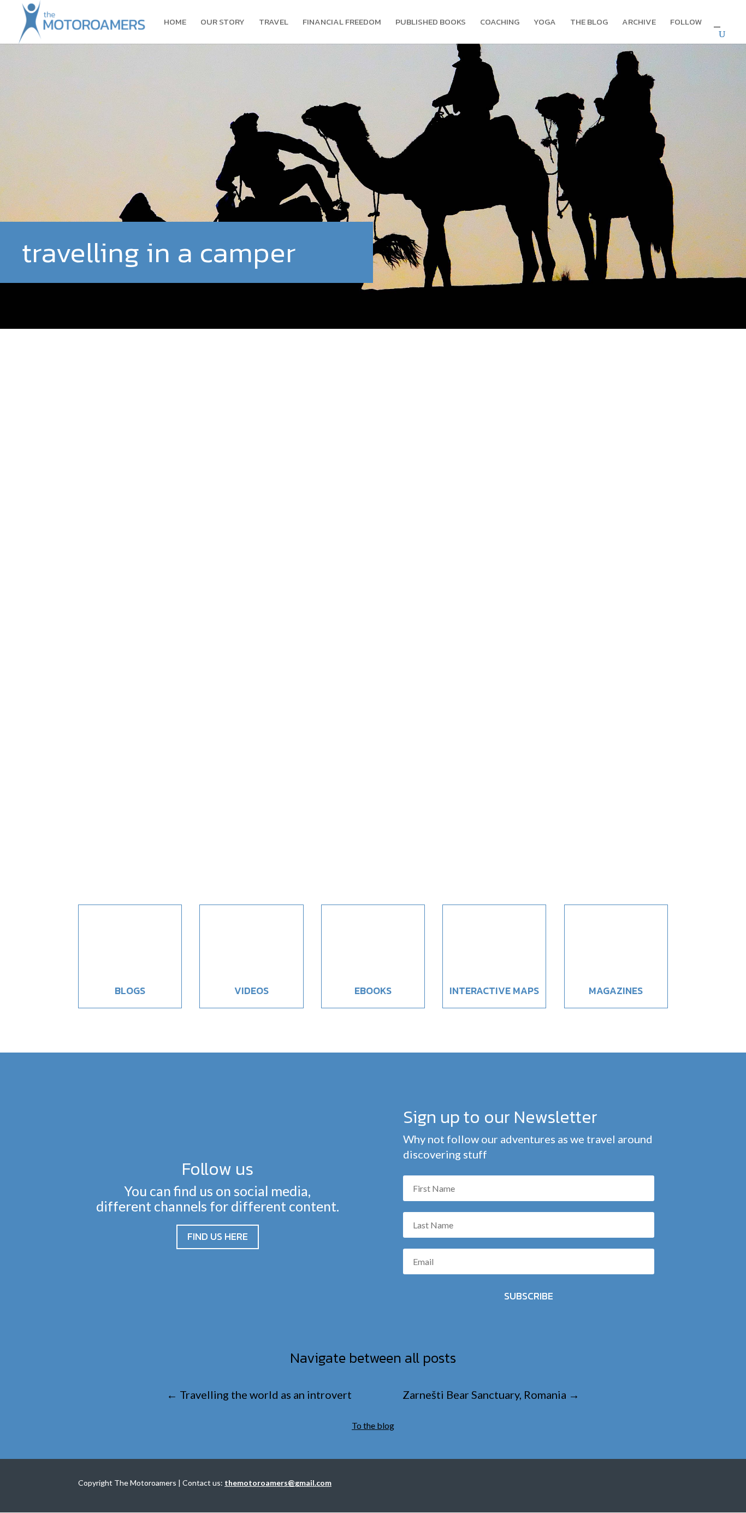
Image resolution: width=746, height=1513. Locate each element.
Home (175, 23)
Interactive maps (494, 990)
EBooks (373, 990)
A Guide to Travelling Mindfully (184, 800)
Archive (639, 23)
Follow (686, 23)
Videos (251, 990)
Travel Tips (214, 820)
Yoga (545, 23)
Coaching (499, 23)
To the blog (373, 1425)
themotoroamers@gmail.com (277, 1482)
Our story (222, 23)
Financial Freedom (342, 23)
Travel (273, 23)
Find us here (217, 1236)
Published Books (430, 23)
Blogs (130, 990)
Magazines (616, 990)
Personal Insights (166, 820)
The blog (589, 23)
